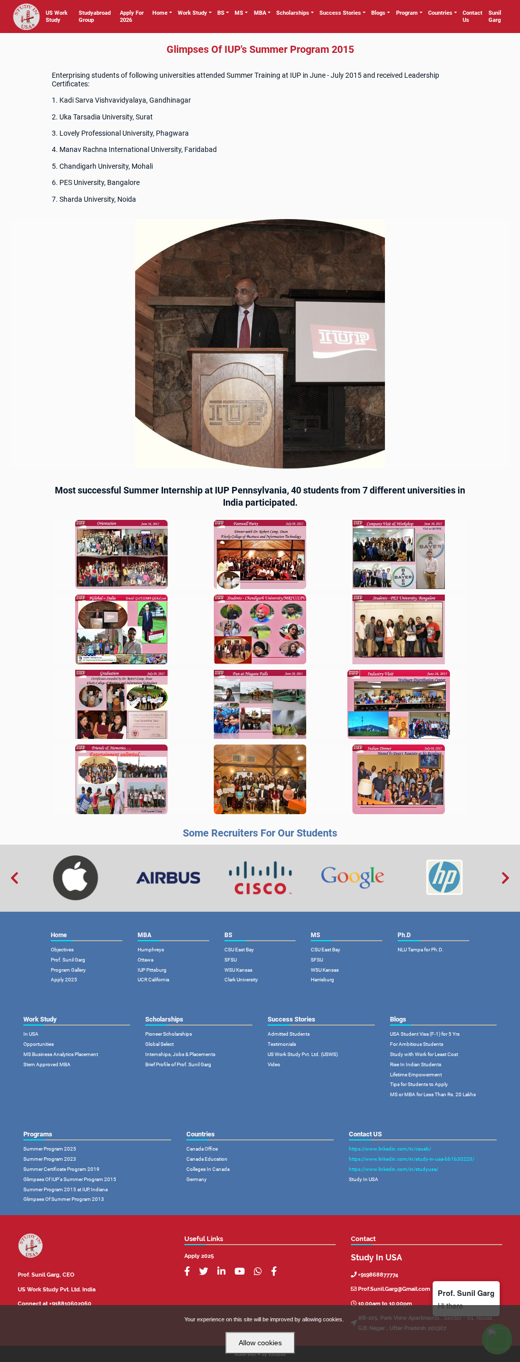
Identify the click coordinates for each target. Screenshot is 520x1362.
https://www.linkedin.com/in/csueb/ (390, 1149)
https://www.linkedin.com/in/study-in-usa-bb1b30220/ (411, 1159)
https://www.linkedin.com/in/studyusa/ (393, 1169)
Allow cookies (260, 1343)
